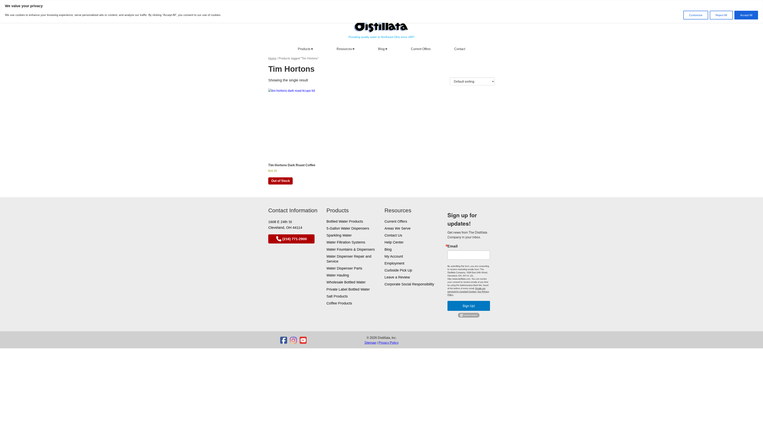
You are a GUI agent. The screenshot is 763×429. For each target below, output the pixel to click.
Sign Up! (469, 305)
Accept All (746, 15)
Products (305, 49)
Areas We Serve (397, 228)
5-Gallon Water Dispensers (347, 228)
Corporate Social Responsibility (409, 284)
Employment (394, 263)
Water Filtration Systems (345, 242)
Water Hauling (337, 275)
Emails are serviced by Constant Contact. (466, 290)
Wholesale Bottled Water (346, 282)
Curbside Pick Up (398, 270)
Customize (695, 15)
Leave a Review (397, 277)
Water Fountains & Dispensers (350, 249)
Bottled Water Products (344, 221)
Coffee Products (339, 303)
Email (452, 246)
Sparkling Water (339, 235)
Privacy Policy (389, 342)
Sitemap (370, 342)
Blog (382, 49)
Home (272, 58)
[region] (381, 11)
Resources (345, 49)
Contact (459, 49)
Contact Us (393, 235)
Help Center (394, 242)
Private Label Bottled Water (348, 289)
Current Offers (421, 49)
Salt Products (337, 296)
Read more (280, 181)
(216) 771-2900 (294, 239)
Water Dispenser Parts (344, 268)
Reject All (721, 15)
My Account (393, 256)
